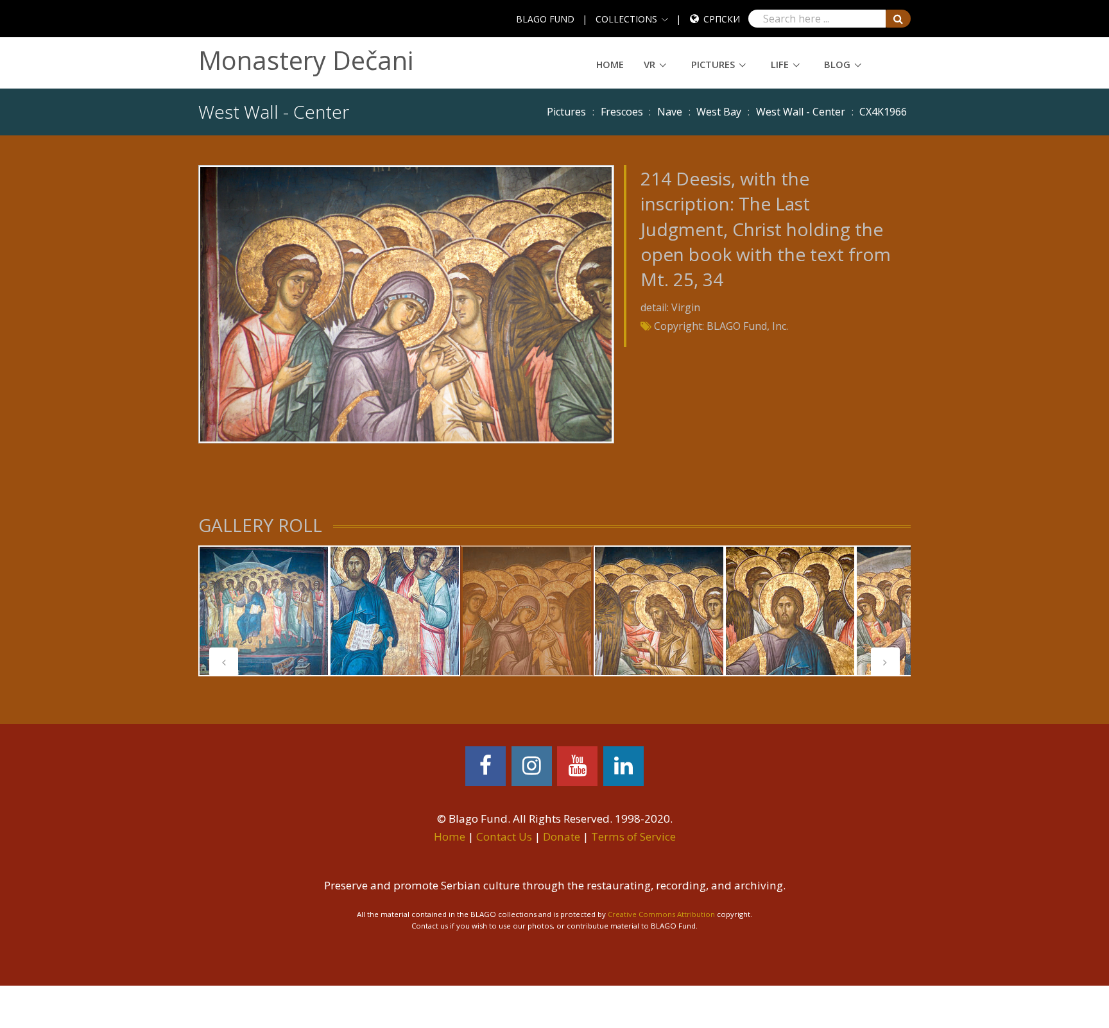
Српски (721, 19)
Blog (837, 64)
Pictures (713, 64)
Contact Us (504, 836)
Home (610, 64)
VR (649, 64)
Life (780, 64)
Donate (561, 836)
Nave (669, 112)
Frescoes (622, 112)
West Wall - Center (800, 112)
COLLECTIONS (626, 19)
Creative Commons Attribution (661, 914)
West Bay (718, 112)
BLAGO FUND (545, 19)
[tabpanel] (263, 610)
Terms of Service (633, 836)
